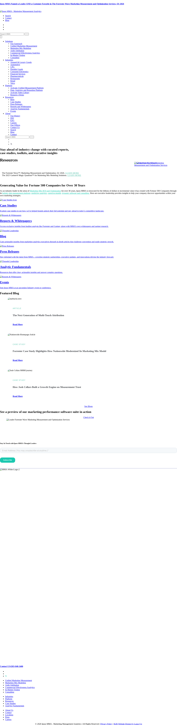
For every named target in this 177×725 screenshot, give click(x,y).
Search (8, 16)
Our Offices (15, 125)
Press (7, 717)
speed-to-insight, (55, 193)
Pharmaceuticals (17, 76)
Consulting (14, 58)
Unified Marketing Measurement (23, 46)
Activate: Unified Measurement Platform (27, 88)
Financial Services (17, 74)
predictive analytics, (39, 193)
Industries (9, 60)
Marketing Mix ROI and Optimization (45, 191)
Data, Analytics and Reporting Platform (26, 90)
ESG (12, 120)
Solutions (9, 41)
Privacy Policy (106, 724)
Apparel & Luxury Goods (21, 62)
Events (13, 111)
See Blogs (88, 406)
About (7, 113)
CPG (12, 67)
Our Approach (16, 44)
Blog (7, 20)
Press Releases (16, 104)
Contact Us (15, 127)
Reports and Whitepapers (20, 106)
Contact (8, 18)
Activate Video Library (19, 92)
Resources (9, 97)
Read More (18, 324)
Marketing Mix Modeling (20, 48)
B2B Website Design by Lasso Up (128, 724)
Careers (13, 123)
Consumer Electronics (19, 71)
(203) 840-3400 (16, 666)
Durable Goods (16, 69)
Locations (9, 715)
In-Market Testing (17, 55)
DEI (12, 118)
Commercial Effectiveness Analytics (25, 53)
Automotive (15, 65)
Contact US (5, 666)
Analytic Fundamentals (19, 109)
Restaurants (15, 78)
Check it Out (88, 417)
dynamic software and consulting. (76, 193)
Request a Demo (17, 95)
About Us (9, 710)
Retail (12, 81)
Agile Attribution (17, 51)
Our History (15, 116)
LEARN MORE (72, 173)
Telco (12, 83)
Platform (8, 85)
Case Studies (15, 102)
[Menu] (1, 36)
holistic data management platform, (16, 193)
